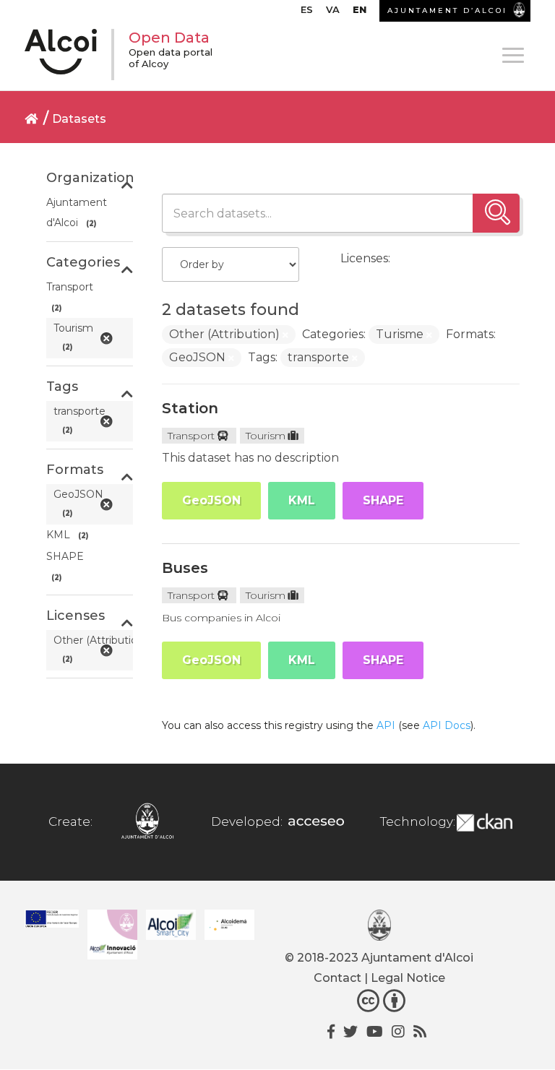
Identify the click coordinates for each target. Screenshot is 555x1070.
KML (301, 500)
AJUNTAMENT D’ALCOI (447, 10)
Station (190, 408)
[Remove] (285, 335)
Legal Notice (408, 978)
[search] (496, 213)
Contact (337, 978)
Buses (185, 568)
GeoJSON (211, 500)
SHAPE (383, 500)
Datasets (79, 119)
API (386, 725)
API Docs (446, 725)
